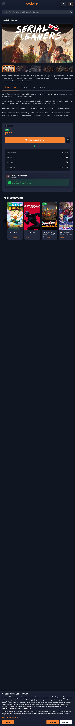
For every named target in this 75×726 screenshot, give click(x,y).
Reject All (53, 722)
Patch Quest (13, 232)
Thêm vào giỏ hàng (36, 140)
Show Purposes (66, 722)
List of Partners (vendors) (10, 717)
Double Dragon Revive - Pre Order (66, 233)
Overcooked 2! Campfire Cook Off (49, 233)
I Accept (7, 722)
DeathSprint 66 (31, 232)
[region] (37, 708)
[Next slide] (68, 43)
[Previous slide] (6, 43)
